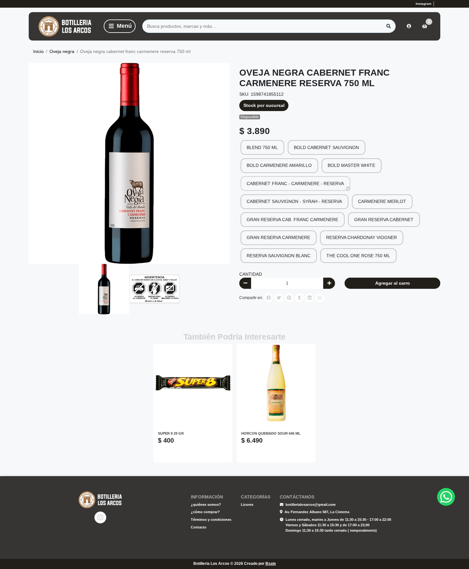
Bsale (270, 563)
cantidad (250, 274)
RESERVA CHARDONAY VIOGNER (361, 237)
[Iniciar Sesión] (409, 26)
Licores (247, 504)
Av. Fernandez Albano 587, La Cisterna (317, 512)
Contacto (198, 527)
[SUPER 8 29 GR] (192, 383)
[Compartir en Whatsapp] (319, 297)
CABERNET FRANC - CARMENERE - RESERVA (295, 183)
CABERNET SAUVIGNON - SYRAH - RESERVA (294, 201)
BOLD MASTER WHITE (351, 165)
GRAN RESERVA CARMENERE (278, 237)
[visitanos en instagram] (100, 517)
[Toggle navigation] (120, 26)
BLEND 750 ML (262, 147)
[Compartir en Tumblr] (299, 297)
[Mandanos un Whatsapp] (446, 497)
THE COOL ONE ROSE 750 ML (358, 255)
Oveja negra (61, 51)
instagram (423, 3)
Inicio (38, 51)
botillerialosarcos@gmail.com (311, 504)
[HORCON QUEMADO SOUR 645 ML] (276, 383)
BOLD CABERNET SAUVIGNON (326, 147)
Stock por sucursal (264, 105)
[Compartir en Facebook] (268, 297)
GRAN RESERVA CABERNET (383, 219)
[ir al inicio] (100, 499)
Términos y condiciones (211, 519)
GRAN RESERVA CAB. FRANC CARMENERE (292, 219)
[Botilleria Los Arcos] (65, 26)
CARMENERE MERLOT (382, 201)
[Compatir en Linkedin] (309, 297)
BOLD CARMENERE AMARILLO (279, 165)
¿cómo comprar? (205, 512)
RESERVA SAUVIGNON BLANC (278, 255)
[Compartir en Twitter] (278, 297)
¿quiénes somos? (206, 504)
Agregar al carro (392, 283)
